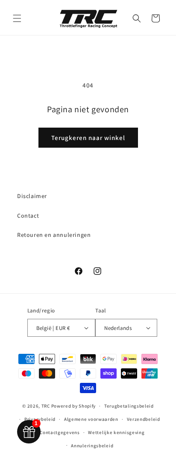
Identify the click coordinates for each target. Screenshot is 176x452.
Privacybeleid (40, 419)
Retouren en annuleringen (54, 235)
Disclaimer (32, 196)
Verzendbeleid (143, 419)
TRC (45, 406)
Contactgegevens (60, 432)
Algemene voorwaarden (91, 419)
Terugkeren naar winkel (88, 138)
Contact (28, 215)
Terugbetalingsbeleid (129, 406)
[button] (17, 18)
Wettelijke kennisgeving (116, 432)
